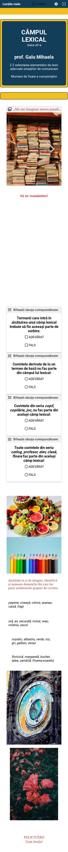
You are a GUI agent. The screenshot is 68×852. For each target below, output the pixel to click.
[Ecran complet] (64, 4)
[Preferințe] (56, 4)
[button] (34, 337)
